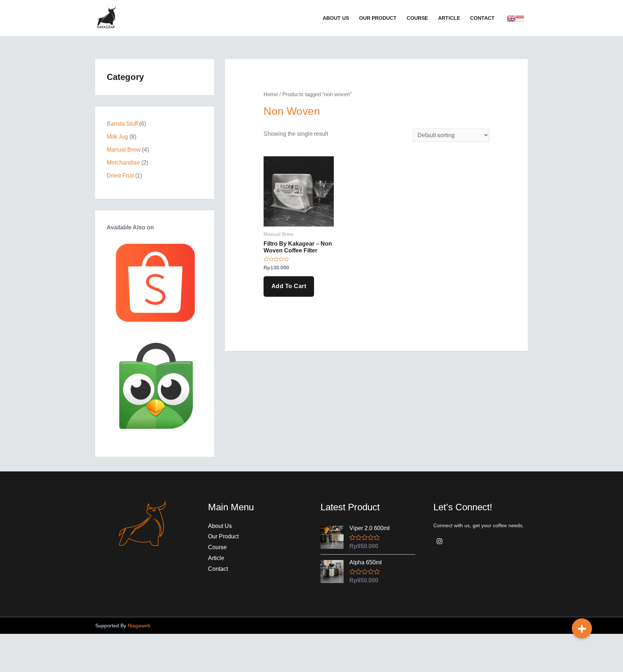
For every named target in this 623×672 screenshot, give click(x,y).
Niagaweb (139, 625)
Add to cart (288, 286)
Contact (218, 569)
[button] (582, 628)
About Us (220, 526)
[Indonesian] (520, 18)
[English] (511, 18)
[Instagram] (439, 541)
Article (216, 558)
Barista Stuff (122, 124)
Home (271, 94)
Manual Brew (124, 150)
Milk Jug (117, 137)
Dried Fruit (120, 176)
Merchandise (123, 163)
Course (217, 547)
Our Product (223, 536)
